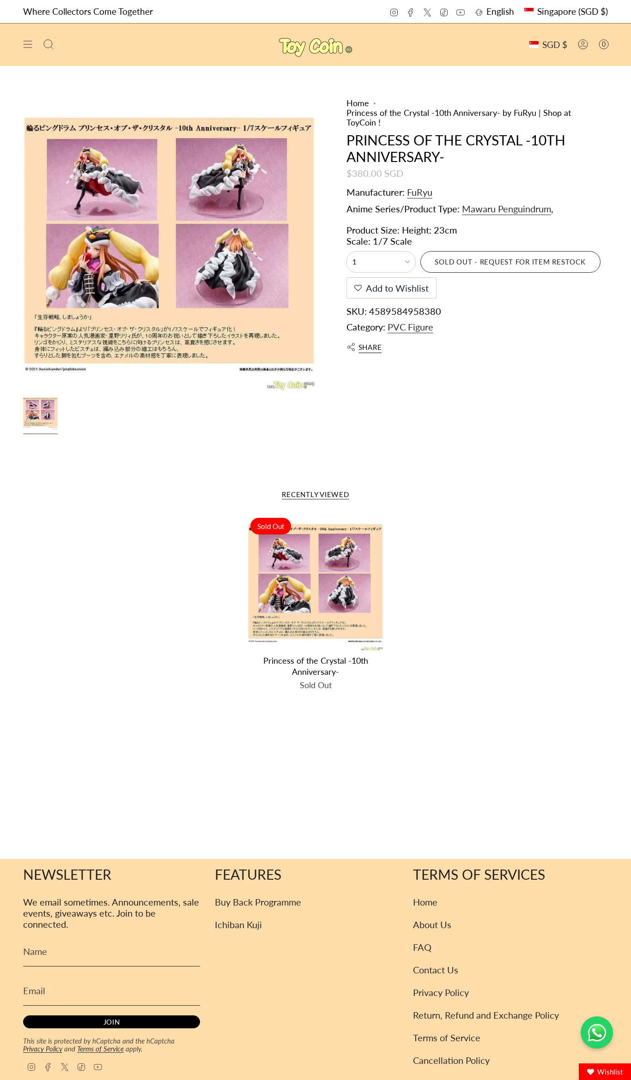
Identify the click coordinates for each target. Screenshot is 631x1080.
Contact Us (435, 969)
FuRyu (419, 192)
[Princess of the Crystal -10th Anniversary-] (315, 583)
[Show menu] (27, 44)
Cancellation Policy (451, 1060)
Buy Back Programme (258, 901)
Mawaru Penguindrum (506, 208)
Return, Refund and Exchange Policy (486, 1014)
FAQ (422, 947)
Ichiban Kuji (238, 924)
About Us (432, 924)
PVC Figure (410, 326)
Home (357, 103)
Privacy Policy (42, 1048)
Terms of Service (100, 1048)
